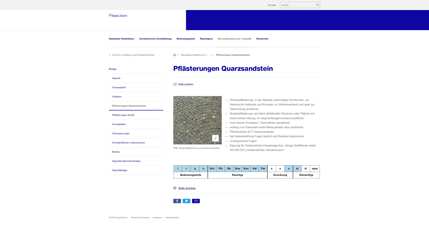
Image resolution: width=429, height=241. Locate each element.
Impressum (158, 217)
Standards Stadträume (121, 38)
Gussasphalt (119, 87)
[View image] (215, 138)
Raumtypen (206, 38)
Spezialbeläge (119, 170)
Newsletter (262, 38)
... (210, 54)
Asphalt (116, 78)
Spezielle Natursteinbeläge (126, 160)
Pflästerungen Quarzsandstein (132, 105)
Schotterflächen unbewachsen (128, 142)
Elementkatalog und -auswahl (236, 38)
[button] (183, 84)
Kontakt (272, 5)
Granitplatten (119, 124)
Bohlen (116, 151)
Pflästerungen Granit (123, 114)
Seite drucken (187, 188)
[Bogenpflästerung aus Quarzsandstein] (197, 120)
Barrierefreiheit (172, 217)
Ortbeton (117, 96)
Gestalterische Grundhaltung (155, 38)
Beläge (112, 68)
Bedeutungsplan (186, 38)
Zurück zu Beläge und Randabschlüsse (133, 54)
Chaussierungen (121, 133)
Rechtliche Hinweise (140, 217)
